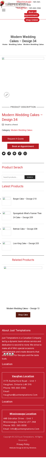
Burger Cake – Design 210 (25, 199)
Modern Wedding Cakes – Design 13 (23, 308)
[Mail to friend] (25, 153)
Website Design (15, 448)
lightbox (6, 94)
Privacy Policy (23, 444)
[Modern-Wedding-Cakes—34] (23, 78)
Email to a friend (11, 124)
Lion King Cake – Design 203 (26, 243)
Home (4, 44)
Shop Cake (23, 315)
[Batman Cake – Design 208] (6, 231)
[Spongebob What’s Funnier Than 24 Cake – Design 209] (6, 215)
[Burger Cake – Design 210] (6, 201)
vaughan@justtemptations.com (20, 394)
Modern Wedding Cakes (33, 44)
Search (30, 177)
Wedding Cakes (15, 44)
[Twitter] (3, 153)
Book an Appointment (31, 14)
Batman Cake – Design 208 (25, 229)
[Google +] (20, 153)
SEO (25, 448)
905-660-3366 (35, 8)
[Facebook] (9, 153)
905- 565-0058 (19, 425)
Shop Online (32, 20)
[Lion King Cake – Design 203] (6, 245)
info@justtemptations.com (24, 428)
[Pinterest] (14, 153)
